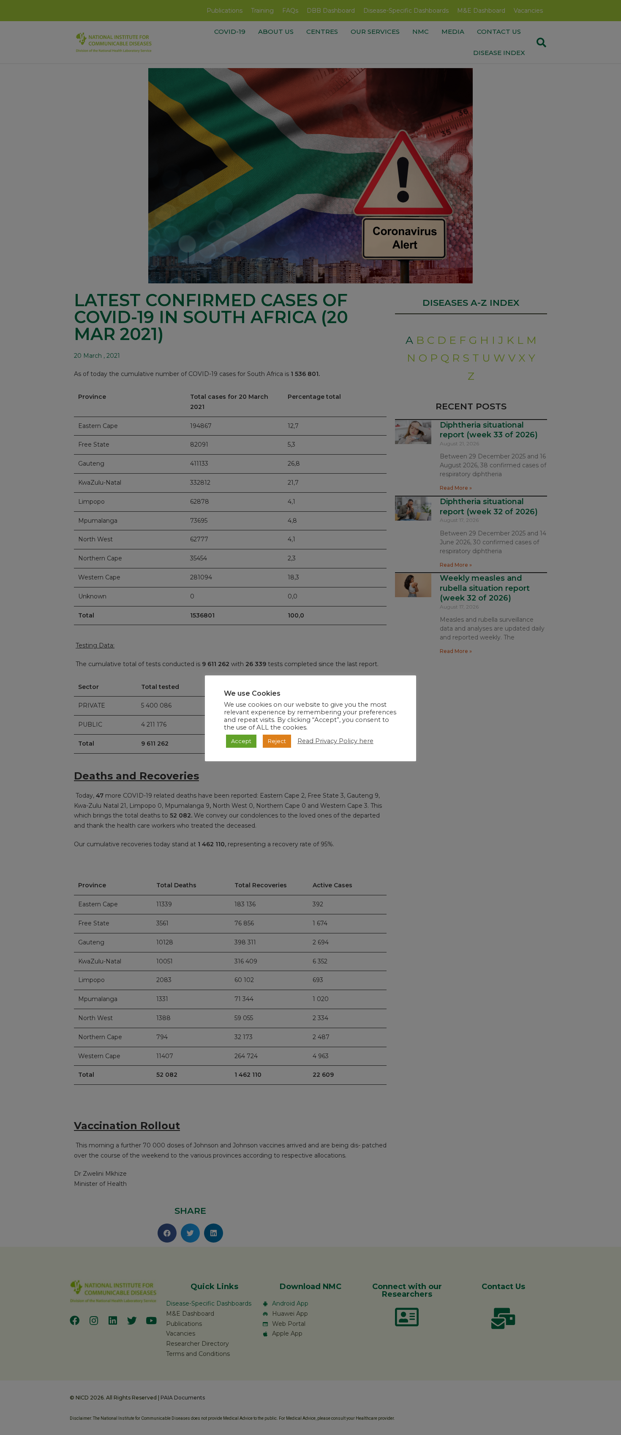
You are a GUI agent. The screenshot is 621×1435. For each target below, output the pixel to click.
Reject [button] (277, 741)
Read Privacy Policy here (335, 741)
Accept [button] (241, 741)
